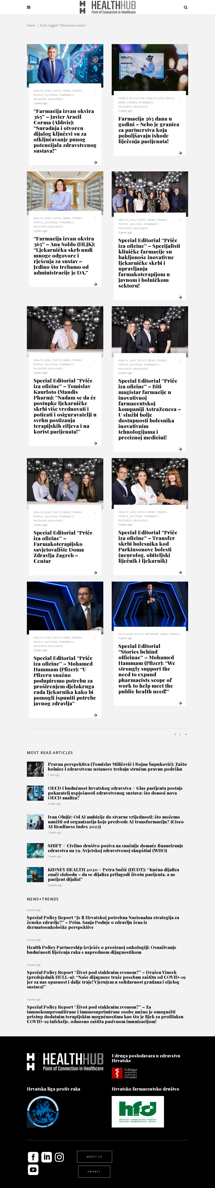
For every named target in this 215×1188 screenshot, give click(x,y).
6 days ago (54, 804)
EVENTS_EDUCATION (131, 98)
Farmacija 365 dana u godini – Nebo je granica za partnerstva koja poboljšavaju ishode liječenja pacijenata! (148, 130)
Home (31, 25)
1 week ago (54, 832)
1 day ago (54, 775)
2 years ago (40, 103)
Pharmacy (66, 94)
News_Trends (72, 90)
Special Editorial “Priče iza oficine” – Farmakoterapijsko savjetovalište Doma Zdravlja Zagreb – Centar (63, 546)
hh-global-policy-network (138, 634)
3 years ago (125, 232)
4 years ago (34, 910)
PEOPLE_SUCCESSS (46, 94)
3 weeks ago (55, 885)
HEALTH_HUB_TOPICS (48, 90)
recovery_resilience (48, 99)
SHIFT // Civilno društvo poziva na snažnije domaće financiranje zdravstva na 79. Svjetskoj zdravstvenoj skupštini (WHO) (115, 847)
